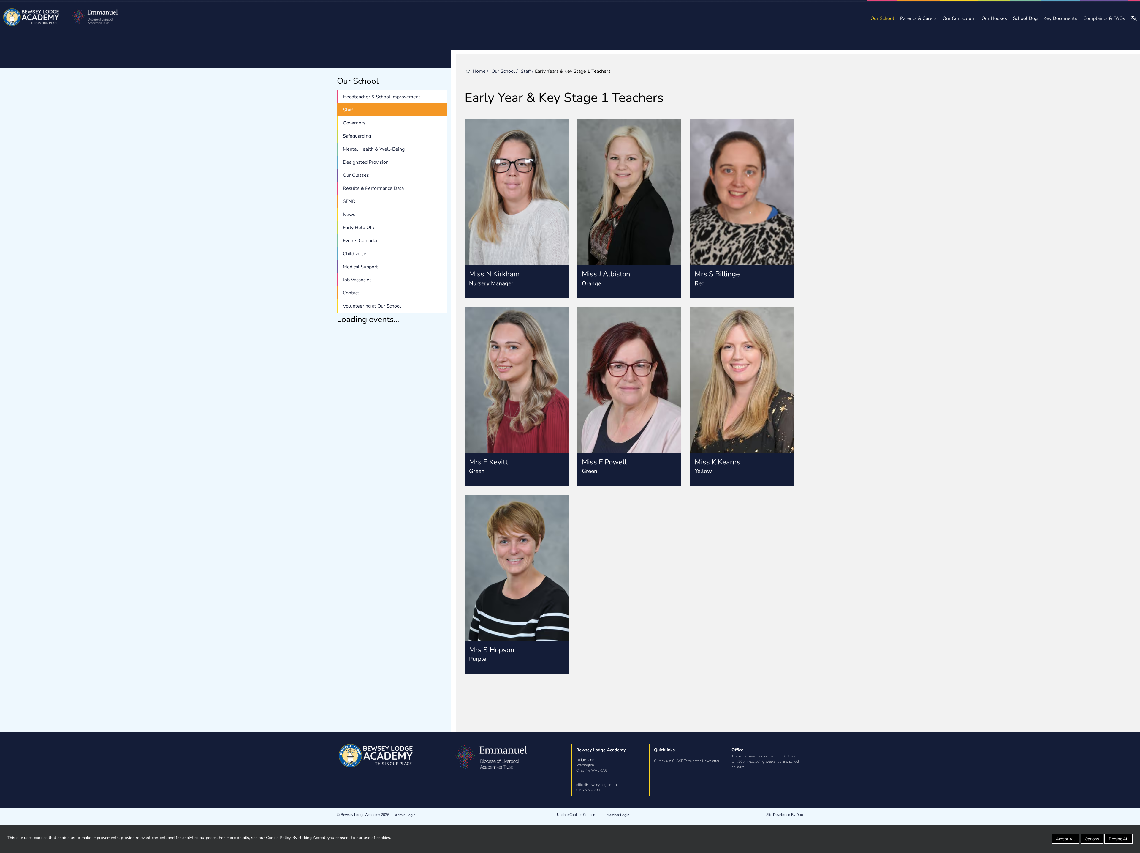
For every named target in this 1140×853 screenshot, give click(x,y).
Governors (354, 123)
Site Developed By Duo (784, 814)
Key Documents (1060, 18)
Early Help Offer (360, 227)
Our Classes (356, 175)
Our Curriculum (959, 18)
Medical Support (360, 267)
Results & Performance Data (373, 188)
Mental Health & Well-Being (374, 149)
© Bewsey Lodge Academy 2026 (363, 814)
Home (479, 71)
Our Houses (994, 18)
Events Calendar (360, 240)
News (349, 214)
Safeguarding (357, 136)
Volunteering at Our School (372, 306)
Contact (351, 293)
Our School (882, 18)
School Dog (1025, 18)
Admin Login (405, 815)
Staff (348, 110)
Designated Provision (366, 162)
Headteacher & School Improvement (381, 97)
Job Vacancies (357, 280)
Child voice (354, 253)
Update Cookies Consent (576, 814)
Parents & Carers (918, 18)
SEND (349, 201)
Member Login (618, 815)
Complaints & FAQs (1104, 18)
